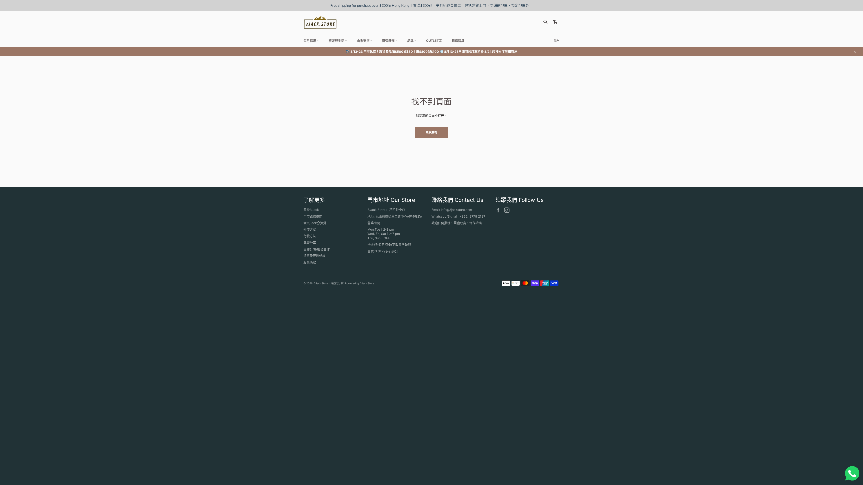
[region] (431, 5)
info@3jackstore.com (456, 210)
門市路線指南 (312, 216)
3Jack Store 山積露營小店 (329, 283)
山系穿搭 (363, 40)
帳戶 (557, 40)
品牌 (410, 40)
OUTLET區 (434, 40)
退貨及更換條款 (314, 256)
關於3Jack (311, 210)
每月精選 (310, 40)
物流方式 (309, 229)
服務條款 (309, 262)
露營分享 (309, 243)
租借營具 (458, 40)
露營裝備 (388, 40)
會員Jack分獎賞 (314, 223)
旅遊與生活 (337, 40)
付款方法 (309, 236)
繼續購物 (431, 132)
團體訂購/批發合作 (316, 249)
